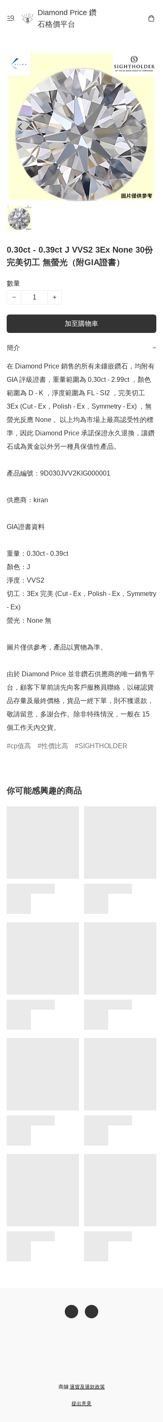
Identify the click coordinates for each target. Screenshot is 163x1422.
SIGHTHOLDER (103, 745)
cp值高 (20, 745)
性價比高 (54, 745)
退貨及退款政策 (87, 1387)
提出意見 (81, 1404)
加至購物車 (81, 323)
